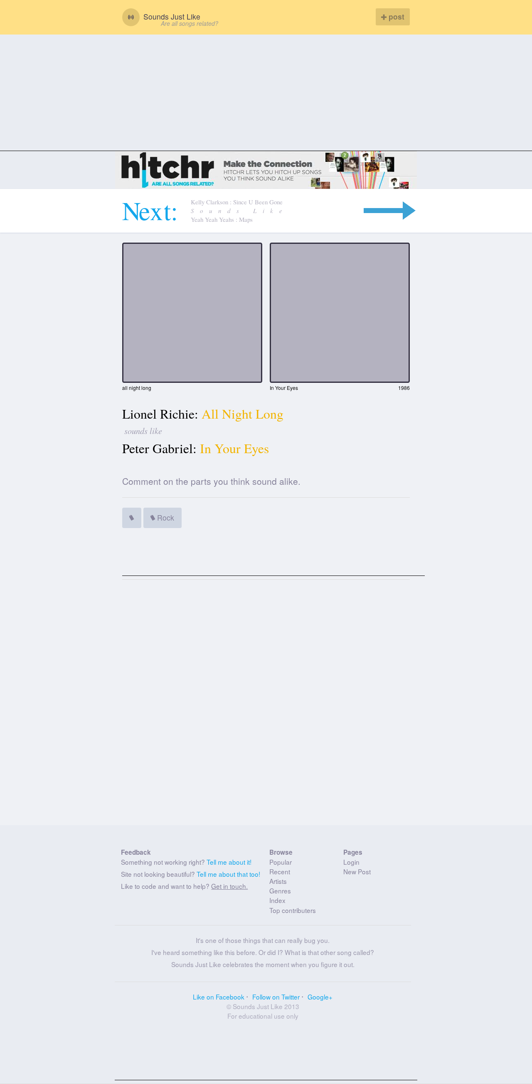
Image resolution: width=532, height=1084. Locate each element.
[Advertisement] (266, 93)
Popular (280, 861)
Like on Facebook (218, 996)
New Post (357, 871)
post (395, 16)
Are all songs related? (189, 23)
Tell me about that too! (228, 873)
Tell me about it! (229, 861)
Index (277, 900)
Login (351, 861)
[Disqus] (266, 706)
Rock (164, 517)
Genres (280, 890)
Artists (278, 881)
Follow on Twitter (276, 996)
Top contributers (292, 910)
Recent (279, 871)
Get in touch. (229, 886)
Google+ (320, 996)
